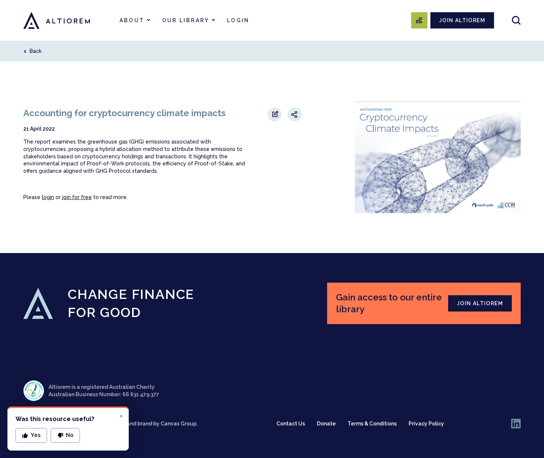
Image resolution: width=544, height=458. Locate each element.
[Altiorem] (56, 20)
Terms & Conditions (372, 424)
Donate (326, 424)
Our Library (185, 20)
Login (238, 20)
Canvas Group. (179, 424)
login (48, 197)
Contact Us (290, 424)
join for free (77, 197)
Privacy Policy (426, 424)
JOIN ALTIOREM (462, 20)
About (132, 20)
